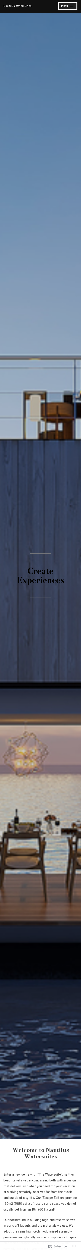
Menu (67, 6)
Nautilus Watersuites (17, 6)
